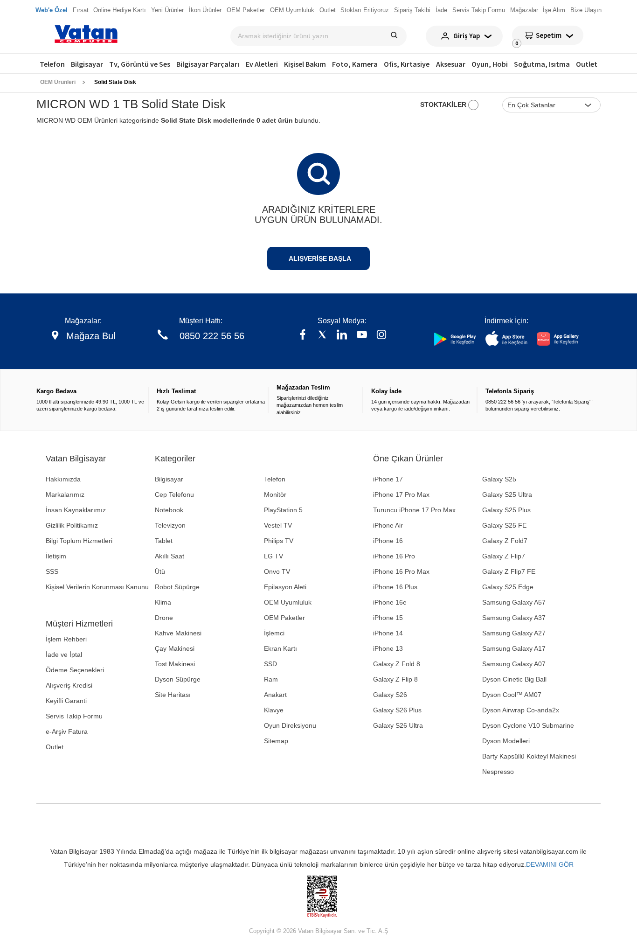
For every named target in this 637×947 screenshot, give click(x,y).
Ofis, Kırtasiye (406, 64)
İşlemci (274, 633)
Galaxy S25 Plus (506, 510)
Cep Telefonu (174, 494)
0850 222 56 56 (212, 336)
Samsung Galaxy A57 (514, 602)
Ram (271, 679)
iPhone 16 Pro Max (401, 571)
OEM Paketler (284, 617)
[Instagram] (381, 335)
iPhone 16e (390, 602)
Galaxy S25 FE (504, 525)
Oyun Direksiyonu (290, 725)
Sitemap (276, 741)
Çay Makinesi (174, 648)
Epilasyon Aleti (285, 587)
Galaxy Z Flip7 (503, 556)
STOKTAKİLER (444, 104)
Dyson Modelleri (506, 741)
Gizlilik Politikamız (72, 525)
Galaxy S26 (390, 694)
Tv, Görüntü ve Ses (139, 64)
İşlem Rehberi (66, 639)
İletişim (56, 556)
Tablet (164, 540)
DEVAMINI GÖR (550, 864)
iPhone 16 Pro (394, 556)
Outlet (586, 64)
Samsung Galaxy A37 (514, 617)
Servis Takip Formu (74, 716)
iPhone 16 (388, 540)
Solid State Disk (115, 82)
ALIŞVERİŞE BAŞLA (320, 258)
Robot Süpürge (177, 587)
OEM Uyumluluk (288, 602)
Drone (164, 617)
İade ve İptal (64, 654)
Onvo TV (277, 571)
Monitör (275, 494)
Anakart (275, 694)
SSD (270, 664)
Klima (163, 602)
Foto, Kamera (355, 64)
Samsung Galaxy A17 (514, 648)
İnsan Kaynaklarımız (76, 510)
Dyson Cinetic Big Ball (514, 679)
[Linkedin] (342, 335)
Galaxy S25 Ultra (507, 494)
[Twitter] (322, 335)
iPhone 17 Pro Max (401, 494)
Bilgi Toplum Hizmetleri (79, 540)
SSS (52, 571)
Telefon (52, 64)
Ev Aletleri (262, 64)
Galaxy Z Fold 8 (396, 664)
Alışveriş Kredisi (69, 685)
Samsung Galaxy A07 (514, 664)
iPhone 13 (388, 648)
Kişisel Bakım (305, 64)
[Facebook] (303, 335)
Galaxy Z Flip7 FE (508, 571)
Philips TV (278, 540)
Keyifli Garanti (66, 700)
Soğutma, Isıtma (542, 64)
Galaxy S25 (499, 479)
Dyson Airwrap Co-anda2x (520, 710)
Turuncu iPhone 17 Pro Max (414, 510)
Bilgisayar (87, 64)
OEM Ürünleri (58, 82)
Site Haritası (173, 694)
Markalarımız (65, 494)
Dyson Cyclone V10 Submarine (528, 725)
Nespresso (498, 771)
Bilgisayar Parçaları (207, 64)
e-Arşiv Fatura (67, 731)
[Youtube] (362, 335)
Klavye (274, 710)
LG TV (273, 556)
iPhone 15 (388, 617)
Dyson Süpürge (178, 679)
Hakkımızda (63, 479)
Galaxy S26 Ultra (398, 725)
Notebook (169, 510)
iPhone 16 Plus (395, 587)
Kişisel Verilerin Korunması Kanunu (97, 587)
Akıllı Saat (169, 556)
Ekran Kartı (280, 648)
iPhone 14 (388, 633)
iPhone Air (388, 525)
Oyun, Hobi (489, 64)
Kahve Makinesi (178, 633)
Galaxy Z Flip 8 (395, 679)
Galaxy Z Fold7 (504, 540)
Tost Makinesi (175, 664)
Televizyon (170, 525)
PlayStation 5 (283, 510)
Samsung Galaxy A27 (514, 633)
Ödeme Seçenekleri (75, 670)
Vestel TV (278, 525)
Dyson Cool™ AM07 (511, 694)
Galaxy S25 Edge (507, 587)
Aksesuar (450, 64)
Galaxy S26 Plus (397, 710)
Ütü (160, 571)
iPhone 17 (388, 479)
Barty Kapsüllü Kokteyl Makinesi (529, 756)
